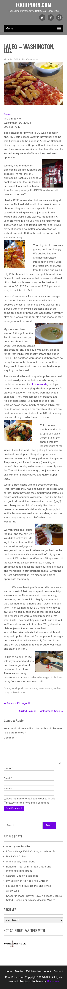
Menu (9, 28)
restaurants (45, 688)
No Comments (30, 59)
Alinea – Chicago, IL (17, 703)
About (47, 971)
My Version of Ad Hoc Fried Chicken (27, 880)
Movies (19, 971)
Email (8, 778)
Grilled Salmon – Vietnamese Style (41, 710)
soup (6, 692)
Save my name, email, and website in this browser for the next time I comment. (30, 800)
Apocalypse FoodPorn (19, 846)
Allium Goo (12, 890)
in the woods (39, 384)
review (57, 688)
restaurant (31, 688)
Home (8, 971)
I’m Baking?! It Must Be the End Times (28, 885)
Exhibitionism (34, 971)
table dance (18, 692)
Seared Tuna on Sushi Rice (22, 875)
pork (20, 688)
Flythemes (53, 981)
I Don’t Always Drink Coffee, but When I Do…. (33, 851)
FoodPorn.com (33, 5)
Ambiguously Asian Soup (20, 861)
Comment (10, 737)
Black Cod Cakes (16, 856)
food (14, 688)
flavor (7, 688)
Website (8, 788)
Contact (58, 971)
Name (8, 768)
